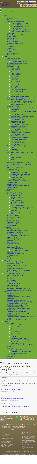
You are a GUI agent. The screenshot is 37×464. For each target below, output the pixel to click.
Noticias (9, 48)
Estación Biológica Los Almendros (21, 132)
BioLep (9, 257)
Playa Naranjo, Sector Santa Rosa (20, 174)
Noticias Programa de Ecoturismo (16, 300)
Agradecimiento (30, 424)
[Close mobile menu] (0, 10)
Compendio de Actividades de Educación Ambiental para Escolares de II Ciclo (22, 208)
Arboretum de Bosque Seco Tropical (21, 104)
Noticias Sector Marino (13, 315)
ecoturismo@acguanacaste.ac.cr (21, 406)
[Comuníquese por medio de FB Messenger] (35, 5)
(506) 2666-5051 (7, 441)
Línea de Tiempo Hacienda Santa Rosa (22, 176)
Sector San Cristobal (16, 83)
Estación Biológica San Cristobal (20, 137)
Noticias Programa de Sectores (16, 306)
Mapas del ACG (15, 149)
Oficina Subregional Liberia (15, 275)
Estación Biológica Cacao (18, 121)
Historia (9, 20)
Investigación (7, 227)
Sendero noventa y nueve (18, 179)
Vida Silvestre (11, 278)
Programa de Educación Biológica (17, 63)
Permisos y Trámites (13, 277)
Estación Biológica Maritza (18, 119)
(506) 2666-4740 (7, 442)
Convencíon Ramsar (16, 28)
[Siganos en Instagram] (29, 5)
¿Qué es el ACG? (12, 18)
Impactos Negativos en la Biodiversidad (18, 270)
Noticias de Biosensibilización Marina (18, 313)
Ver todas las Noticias (13, 293)
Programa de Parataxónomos (15, 232)
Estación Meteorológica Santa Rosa (21, 250)
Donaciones (14, 204)
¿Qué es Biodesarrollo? (13, 58)
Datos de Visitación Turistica (19, 61)
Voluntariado (10, 55)
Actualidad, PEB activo (17, 202)
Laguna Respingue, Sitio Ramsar (20, 31)
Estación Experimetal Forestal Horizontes (22, 116)
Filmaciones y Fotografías (14, 239)
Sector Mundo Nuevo (17, 91)
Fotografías (10, 323)
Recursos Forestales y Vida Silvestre (14, 273)
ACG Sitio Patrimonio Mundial (20, 26)
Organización (11, 33)
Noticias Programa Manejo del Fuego (17, 305)
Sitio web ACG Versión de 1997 (28, 448)
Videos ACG (11, 346)
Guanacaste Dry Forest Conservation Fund (28, 439)
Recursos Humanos (12, 41)
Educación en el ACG (13, 192)
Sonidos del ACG (12, 355)
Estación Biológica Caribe (18, 126)
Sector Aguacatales (16, 93)
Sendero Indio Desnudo (17, 177)
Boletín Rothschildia (13, 220)
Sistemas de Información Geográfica (17, 146)
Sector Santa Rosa (16, 68)
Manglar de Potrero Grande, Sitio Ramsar (22, 30)
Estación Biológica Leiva (18, 128)
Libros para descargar (13, 225)
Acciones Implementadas (18, 156)
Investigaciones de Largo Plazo (16, 234)
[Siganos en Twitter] (24, 5)
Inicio (5, 15)
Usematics (26, 436)
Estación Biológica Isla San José (20, 118)
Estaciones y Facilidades (14, 240)
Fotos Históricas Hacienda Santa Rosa (21, 338)
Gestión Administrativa (13, 38)
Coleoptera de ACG (12, 255)
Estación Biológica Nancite (18, 114)
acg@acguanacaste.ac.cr (7, 438)
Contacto (9, 51)
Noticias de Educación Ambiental (16, 311)
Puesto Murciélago (16, 141)
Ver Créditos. (25, 442)
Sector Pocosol (15, 76)
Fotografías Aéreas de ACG (18, 343)
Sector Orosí (14, 79)
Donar (9, 45)
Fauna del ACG (15, 336)
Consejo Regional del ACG (15, 35)
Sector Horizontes (16, 88)
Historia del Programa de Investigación (18, 230)
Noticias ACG (11, 295)
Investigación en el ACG (14, 229)
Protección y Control (13, 282)
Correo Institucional (5, 446)
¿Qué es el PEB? (15, 195)
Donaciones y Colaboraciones (15, 43)
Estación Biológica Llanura (18, 131)
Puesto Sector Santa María (18, 139)
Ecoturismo (7, 166)
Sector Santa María (16, 73)
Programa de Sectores (13, 66)
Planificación (11, 40)
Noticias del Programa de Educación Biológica (20, 302)
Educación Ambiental (13, 215)
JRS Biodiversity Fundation (28, 440)
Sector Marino (11, 189)
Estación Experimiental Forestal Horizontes (23, 103)
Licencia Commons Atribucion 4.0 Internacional (23, 454)
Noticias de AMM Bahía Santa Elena (17, 320)
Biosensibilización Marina (14, 217)
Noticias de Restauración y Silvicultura (18, 310)
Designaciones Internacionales (15, 21)
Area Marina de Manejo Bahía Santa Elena (23, 96)
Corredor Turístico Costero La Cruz (21, 164)
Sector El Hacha (15, 81)
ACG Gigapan (11, 356)
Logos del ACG (11, 50)
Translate (30, 3)
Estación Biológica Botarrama (19, 124)
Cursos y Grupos (12, 237)
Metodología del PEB (17, 200)
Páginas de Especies (13, 222)
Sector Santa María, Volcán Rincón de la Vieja (20, 185)
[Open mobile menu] (0, 8)
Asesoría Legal (11, 36)
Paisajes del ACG (16, 325)
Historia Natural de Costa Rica (16, 253)
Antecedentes (14, 154)
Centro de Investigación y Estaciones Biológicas (20, 108)
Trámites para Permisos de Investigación (18, 235)
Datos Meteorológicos (13, 247)
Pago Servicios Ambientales (15, 287)
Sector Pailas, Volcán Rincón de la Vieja (18, 180)
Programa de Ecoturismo (14, 60)
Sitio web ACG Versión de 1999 (28, 445)
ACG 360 (10, 348)
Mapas (9, 245)
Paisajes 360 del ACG (17, 350)
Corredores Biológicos (13, 283)
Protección (7, 260)
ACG (5, 16)
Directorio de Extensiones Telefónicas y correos (7, 445)
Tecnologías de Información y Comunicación (20, 151)
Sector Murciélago (16, 74)
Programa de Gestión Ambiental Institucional (20, 152)
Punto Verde (14, 210)
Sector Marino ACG (13, 106)
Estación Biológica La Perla (19, 129)
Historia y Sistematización (18, 197)
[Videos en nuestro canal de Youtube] (27, 5)
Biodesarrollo (7, 56)
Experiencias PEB (16, 212)
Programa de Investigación (14, 65)
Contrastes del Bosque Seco (19, 353)
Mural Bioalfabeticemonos (18, 205)
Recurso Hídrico (12, 280)
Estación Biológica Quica (18, 134)
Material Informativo (16, 157)
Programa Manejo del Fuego (15, 98)
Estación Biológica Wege (18, 142)
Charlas (9, 358)
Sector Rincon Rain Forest (18, 89)
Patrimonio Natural (12, 285)
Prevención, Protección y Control (16, 265)
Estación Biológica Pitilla (18, 122)
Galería (13, 161)
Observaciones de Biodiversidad (16, 224)
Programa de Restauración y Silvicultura (18, 99)
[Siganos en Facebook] (21, 5)
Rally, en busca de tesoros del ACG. (21, 214)
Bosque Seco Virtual (13, 219)
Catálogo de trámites (13, 53)
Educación (7, 190)
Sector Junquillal (15, 69)
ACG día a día (15, 341)
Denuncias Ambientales (14, 272)
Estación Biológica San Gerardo (20, 136)
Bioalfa (9, 258)
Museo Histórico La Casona (19, 172)
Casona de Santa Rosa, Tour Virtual (21, 351)
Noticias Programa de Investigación (17, 303)
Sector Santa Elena (16, 84)
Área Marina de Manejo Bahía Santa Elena (19, 162)
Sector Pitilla (14, 86)
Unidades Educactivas (17, 199)
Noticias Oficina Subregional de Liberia (18, 308)
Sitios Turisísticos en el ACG (15, 167)
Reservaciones (15, 109)
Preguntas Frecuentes (13, 243)
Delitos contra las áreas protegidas (16, 268)
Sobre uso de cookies (28, 451)
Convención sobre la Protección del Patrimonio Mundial (21, 24)
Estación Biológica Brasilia (18, 144)
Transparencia (11, 46)
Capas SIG (14, 147)
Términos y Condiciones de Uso (14, 451)
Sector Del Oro (15, 94)
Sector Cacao (14, 78)
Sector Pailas (14, 71)
